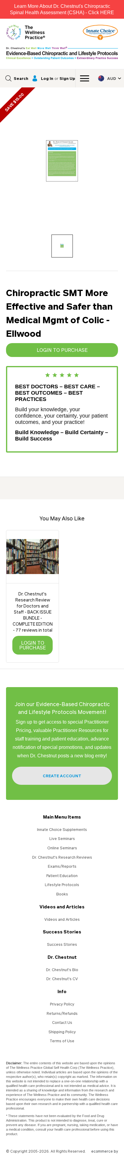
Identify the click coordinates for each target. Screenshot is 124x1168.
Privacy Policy (62, 1004)
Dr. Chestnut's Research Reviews (62, 857)
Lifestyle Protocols (62, 884)
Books (62, 894)
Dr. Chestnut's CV (62, 978)
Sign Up (67, 78)
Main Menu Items (62, 816)
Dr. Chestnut (62, 957)
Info (62, 991)
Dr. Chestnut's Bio (62, 969)
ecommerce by (104, 1151)
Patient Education (62, 875)
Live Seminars (62, 838)
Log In (47, 78)
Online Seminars (62, 847)
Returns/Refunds (62, 1013)
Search (21, 78)
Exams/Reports (62, 866)
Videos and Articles (62, 906)
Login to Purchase (62, 349)
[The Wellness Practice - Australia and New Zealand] (25, 32)
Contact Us (62, 1022)
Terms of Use (62, 1040)
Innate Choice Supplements (62, 829)
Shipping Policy (62, 1031)
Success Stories (62, 931)
